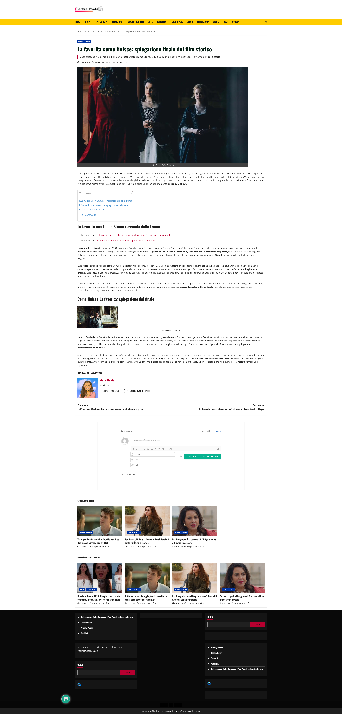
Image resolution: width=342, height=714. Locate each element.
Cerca (80, 664)
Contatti (214, 658)
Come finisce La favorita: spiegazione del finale (104, 205)
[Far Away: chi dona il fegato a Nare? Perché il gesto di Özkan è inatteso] (147, 521)
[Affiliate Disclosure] (176, 705)
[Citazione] (156, 448)
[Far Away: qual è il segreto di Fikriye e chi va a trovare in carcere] (194, 521)
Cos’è (226, 21)
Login (218, 431)
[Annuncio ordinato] (148, 448)
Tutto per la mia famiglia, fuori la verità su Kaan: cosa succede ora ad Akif (98, 541)
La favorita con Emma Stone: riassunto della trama (106, 200)
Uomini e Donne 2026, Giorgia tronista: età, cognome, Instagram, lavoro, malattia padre (98, 597)
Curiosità (161, 21)
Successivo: (232, 407)
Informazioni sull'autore (93, 209)
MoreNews (181, 710)
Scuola (235, 21)
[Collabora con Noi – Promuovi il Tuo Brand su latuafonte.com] (166, 705)
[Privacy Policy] (162, 705)
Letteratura (203, 21)
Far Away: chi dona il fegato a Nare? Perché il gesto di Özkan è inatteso (147, 541)
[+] (170, 449)
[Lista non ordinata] (152, 448)
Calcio (190, 21)
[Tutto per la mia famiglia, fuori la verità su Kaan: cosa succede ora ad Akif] (99, 521)
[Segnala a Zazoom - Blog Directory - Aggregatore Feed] (79, 684)
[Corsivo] (137, 448)
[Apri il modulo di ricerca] (266, 21)
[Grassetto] (133, 448)
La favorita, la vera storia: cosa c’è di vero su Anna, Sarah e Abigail (133, 235)
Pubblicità (85, 633)
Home (77, 21)
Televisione (116, 21)
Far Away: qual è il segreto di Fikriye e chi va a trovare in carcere (194, 541)
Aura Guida (85, 62)
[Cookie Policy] (180, 705)
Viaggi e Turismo (136, 21)
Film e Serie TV (100, 21)
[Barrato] (144, 448)
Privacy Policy (87, 627)
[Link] (163, 448)
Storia (216, 21)
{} (167, 449)
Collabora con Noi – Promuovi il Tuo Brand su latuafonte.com (107, 617)
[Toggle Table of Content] (129, 193)
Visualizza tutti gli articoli (139, 390)
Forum (87, 21)
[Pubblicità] (171, 705)
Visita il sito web (111, 390)
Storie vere (177, 21)
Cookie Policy (86, 622)
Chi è (150, 21)
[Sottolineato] (141, 448)
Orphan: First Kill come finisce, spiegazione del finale (125, 240)
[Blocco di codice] (159, 448)
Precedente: (110, 407)
